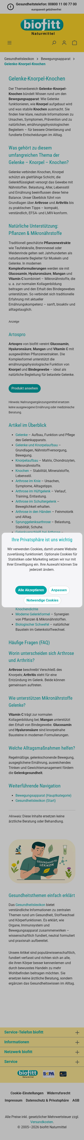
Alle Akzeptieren (31, 590)
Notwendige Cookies (42, 600)
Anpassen (59, 590)
